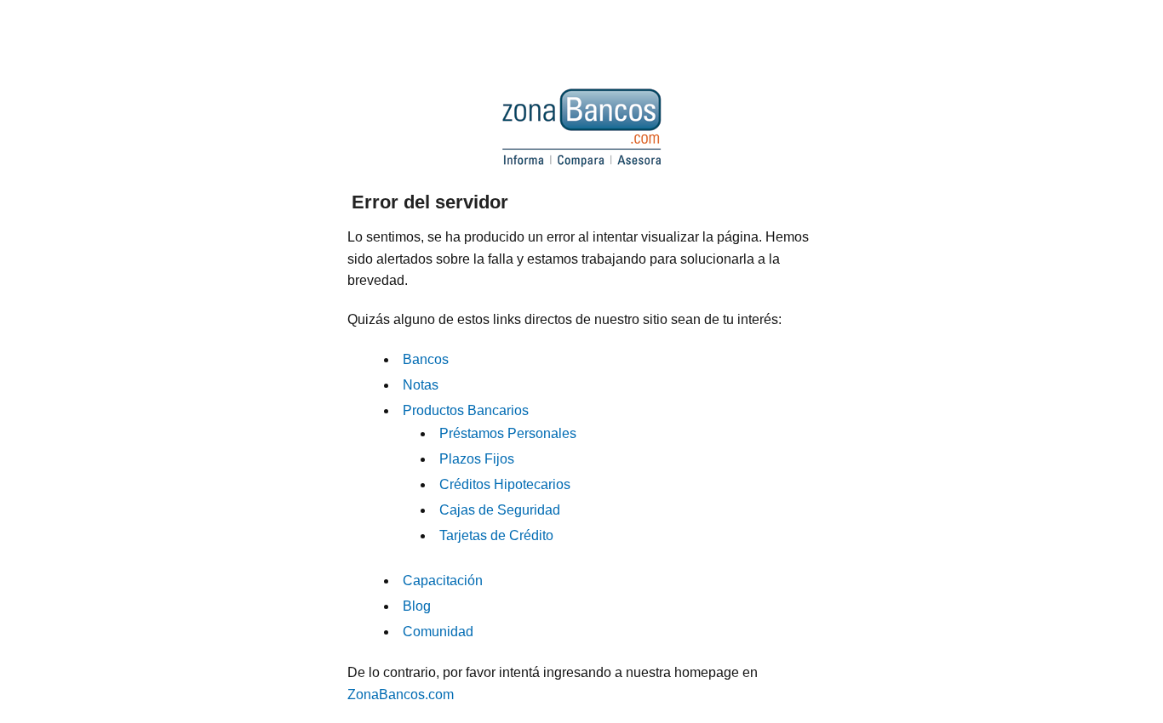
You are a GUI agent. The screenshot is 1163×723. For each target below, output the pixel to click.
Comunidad (438, 631)
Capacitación (443, 580)
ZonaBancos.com (400, 694)
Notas (420, 385)
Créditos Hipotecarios (504, 484)
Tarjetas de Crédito (496, 535)
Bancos (426, 359)
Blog (417, 606)
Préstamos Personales (507, 433)
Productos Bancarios (466, 410)
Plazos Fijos (476, 459)
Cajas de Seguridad (499, 510)
